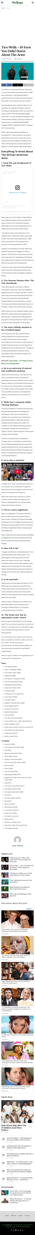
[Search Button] (33, 2)
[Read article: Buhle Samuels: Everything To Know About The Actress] (5, 888)
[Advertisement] (17, 27)
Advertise (13, 1215)
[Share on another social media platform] (28, 85)
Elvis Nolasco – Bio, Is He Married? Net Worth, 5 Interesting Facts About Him (21, 867)
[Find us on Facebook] (11, 1230)
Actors (8, 8)
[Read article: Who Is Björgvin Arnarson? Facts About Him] (5, 881)
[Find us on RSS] (18, 1230)
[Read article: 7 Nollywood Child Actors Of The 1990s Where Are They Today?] (5, 875)
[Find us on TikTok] (20, 1230)
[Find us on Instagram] (22, 1230)
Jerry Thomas (7, 58)
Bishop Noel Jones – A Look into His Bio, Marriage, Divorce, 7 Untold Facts (21, 1200)
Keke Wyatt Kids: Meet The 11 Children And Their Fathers (13, 1127)
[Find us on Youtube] (16, 1230)
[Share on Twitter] (17, 85)
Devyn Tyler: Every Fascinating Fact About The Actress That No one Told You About (20, 1193)
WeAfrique (17, 2)
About (7, 1215)
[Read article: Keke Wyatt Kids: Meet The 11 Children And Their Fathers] (17, 1111)
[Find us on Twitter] (13, 1230)
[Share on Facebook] (6, 85)
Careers (20, 1215)
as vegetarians (6, 538)
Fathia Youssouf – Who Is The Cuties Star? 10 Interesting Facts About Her (20, 859)
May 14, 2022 (18, 58)
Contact (27, 1215)
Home (2, 8)
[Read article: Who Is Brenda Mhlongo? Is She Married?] (5, 895)
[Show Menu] (2, 2)
